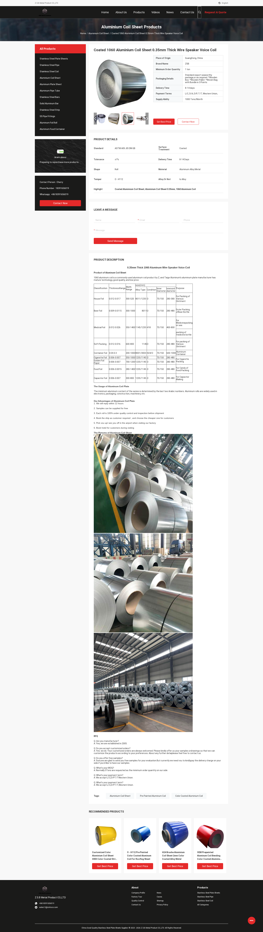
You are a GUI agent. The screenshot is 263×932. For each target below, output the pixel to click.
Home (83, 33)
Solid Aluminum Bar (49, 103)
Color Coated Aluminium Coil (189, 796)
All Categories (203, 905)
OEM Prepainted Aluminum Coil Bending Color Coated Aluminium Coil (209, 856)
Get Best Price (164, 122)
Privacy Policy (162, 905)
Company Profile (138, 893)
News (159, 893)
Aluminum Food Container (52, 129)
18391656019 (62, 188)
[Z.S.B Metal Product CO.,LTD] (44, 12)
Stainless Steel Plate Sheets (54, 58)
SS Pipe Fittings (47, 116)
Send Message (115, 241)
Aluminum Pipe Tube (50, 90)
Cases (159, 897)
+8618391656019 (59, 194)
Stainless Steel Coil (49, 71)
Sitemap (160, 901)
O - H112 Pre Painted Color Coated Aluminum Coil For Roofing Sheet (139, 855)
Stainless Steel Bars (50, 97)
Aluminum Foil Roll (48, 122)
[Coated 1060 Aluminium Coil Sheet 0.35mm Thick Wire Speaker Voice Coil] (121, 82)
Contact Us (136, 905)
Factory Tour (137, 897)
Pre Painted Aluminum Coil (153, 796)
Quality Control (138, 901)
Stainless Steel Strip (50, 110)
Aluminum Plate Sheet (51, 84)
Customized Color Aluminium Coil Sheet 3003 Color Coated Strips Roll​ (105, 856)
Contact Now (60, 203)
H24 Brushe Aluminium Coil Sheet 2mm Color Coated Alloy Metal (173, 855)
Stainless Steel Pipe (49, 65)
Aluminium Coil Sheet (98, 33)
